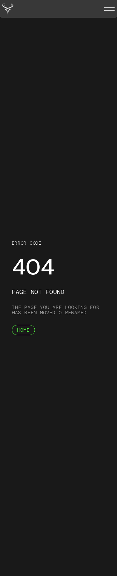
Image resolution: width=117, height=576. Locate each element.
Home (23, 330)
